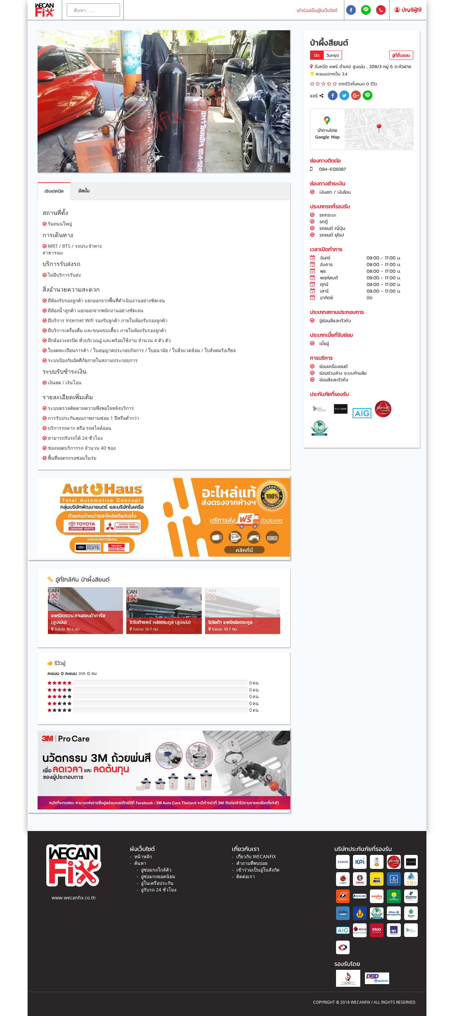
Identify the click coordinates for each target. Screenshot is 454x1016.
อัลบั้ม (83, 190)
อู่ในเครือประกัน (157, 883)
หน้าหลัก (143, 856)
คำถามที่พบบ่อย (252, 863)
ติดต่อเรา (245, 876)
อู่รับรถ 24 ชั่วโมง (158, 889)
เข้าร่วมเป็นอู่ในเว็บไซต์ (317, 10)
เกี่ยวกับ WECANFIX (256, 856)
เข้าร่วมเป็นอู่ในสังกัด (258, 870)
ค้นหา (140, 863)
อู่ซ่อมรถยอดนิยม (158, 876)
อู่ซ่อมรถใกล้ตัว (156, 870)
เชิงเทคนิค (54, 191)
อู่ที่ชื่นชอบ (401, 55)
